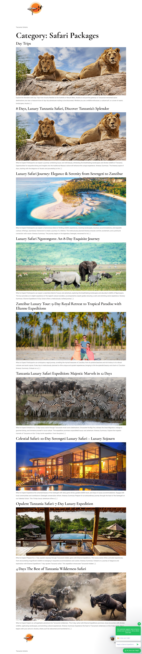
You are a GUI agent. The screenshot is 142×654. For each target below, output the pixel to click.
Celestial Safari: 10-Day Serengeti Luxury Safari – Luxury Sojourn (65, 438)
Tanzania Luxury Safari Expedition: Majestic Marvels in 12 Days (64, 373)
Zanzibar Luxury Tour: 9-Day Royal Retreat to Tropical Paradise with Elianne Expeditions (68, 306)
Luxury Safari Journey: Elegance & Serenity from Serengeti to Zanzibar (69, 173)
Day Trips (23, 43)
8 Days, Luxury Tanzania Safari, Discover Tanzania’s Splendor (62, 108)
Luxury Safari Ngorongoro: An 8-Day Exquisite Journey (58, 238)
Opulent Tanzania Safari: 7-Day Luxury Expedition (54, 503)
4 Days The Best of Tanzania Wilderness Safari (51, 568)
